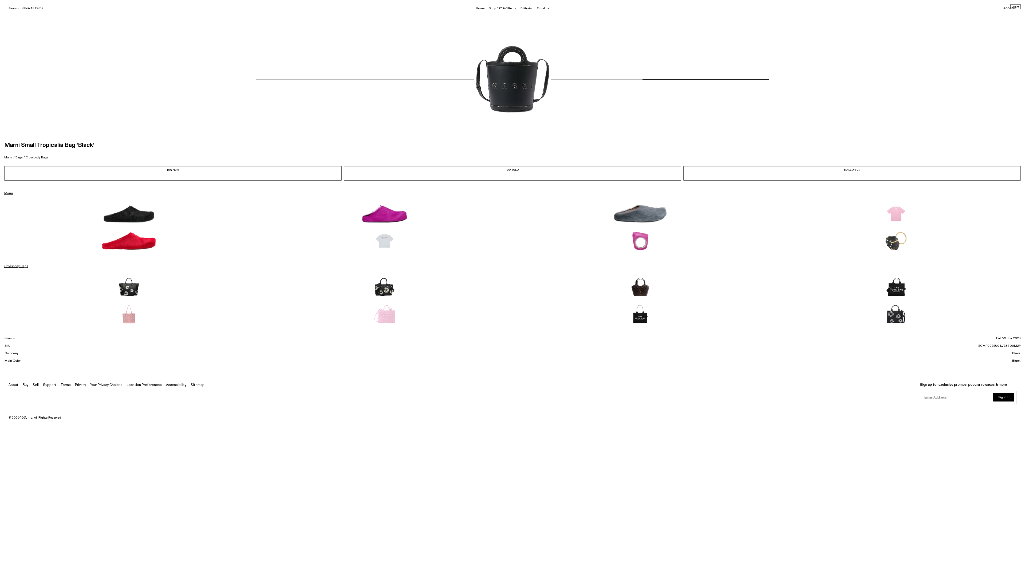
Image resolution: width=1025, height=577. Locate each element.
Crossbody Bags (37, 157)
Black (1016, 360)
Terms (66, 385)
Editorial (527, 8)
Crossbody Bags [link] (16, 266)
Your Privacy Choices (106, 385)
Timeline (543, 8)
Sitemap (197, 385)
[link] (129, 213)
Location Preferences (144, 385)
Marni (8, 157)
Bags (19, 157)
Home (480, 8)
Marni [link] (8, 193)
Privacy (80, 385)
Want (1015, 7)
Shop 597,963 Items (502, 8)
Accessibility (176, 385)
